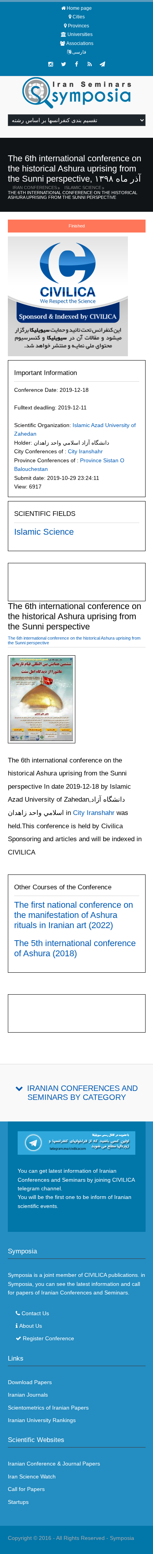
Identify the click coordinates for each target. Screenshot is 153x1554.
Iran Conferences (35, 187)
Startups (18, 1502)
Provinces (78, 26)
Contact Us (35, 1313)
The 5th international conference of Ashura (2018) (75, 948)
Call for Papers (26, 1489)
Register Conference (48, 1338)
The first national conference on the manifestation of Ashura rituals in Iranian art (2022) (73, 915)
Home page (79, 8)
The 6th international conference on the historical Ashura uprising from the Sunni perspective (72, 195)
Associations (79, 43)
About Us (30, 1326)
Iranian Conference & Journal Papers (54, 1463)
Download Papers (30, 1382)
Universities (80, 34)
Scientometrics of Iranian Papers (48, 1407)
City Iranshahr (85, 451)
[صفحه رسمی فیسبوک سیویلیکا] (76, 64)
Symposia (122, 1538)
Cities (79, 17)
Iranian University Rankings (42, 1420)
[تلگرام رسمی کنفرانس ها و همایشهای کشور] (102, 64)
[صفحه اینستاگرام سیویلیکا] (50, 64)
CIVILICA (95, 1275)
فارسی (79, 52)
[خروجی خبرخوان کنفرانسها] (89, 64)
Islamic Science (82, 187)
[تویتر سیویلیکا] (63, 64)
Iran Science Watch (32, 1476)
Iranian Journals (28, 1395)
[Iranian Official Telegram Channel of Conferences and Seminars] (77, 1142)
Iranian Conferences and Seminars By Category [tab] (82, 1093)
